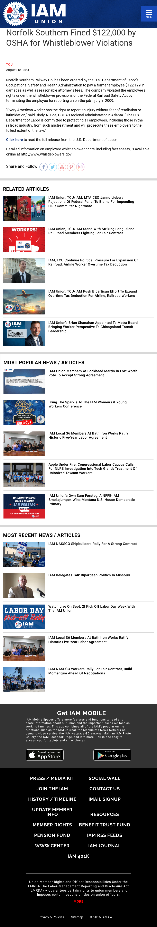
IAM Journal (104, 845)
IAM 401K (78, 856)
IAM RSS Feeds (104, 835)
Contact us (105, 788)
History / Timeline (52, 799)
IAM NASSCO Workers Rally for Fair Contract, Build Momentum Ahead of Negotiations (90, 671)
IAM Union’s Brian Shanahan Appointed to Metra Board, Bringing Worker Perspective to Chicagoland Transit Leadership (93, 327)
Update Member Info (52, 812)
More (78, 901)
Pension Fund (52, 835)
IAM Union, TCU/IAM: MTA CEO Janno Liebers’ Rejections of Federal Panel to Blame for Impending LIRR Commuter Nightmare (91, 202)
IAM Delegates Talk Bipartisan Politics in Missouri (89, 575)
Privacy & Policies (51, 917)
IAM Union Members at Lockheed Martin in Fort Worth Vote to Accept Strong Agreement (92, 373)
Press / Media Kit (52, 778)
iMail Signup (105, 799)
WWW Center (52, 845)
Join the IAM (52, 788)
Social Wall (105, 778)
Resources (104, 814)
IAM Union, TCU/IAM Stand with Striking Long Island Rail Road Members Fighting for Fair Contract (91, 231)
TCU (9, 64)
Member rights (52, 824)
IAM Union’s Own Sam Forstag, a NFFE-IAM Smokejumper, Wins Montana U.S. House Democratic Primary (91, 500)
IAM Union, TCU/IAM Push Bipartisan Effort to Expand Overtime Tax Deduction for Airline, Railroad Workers (92, 293)
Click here (14, 139)
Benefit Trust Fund (104, 824)
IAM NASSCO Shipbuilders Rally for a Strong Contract (92, 544)
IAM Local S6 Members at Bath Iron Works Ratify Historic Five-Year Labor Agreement (88, 435)
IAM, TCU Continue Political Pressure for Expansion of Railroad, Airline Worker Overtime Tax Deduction (93, 262)
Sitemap (77, 917)
